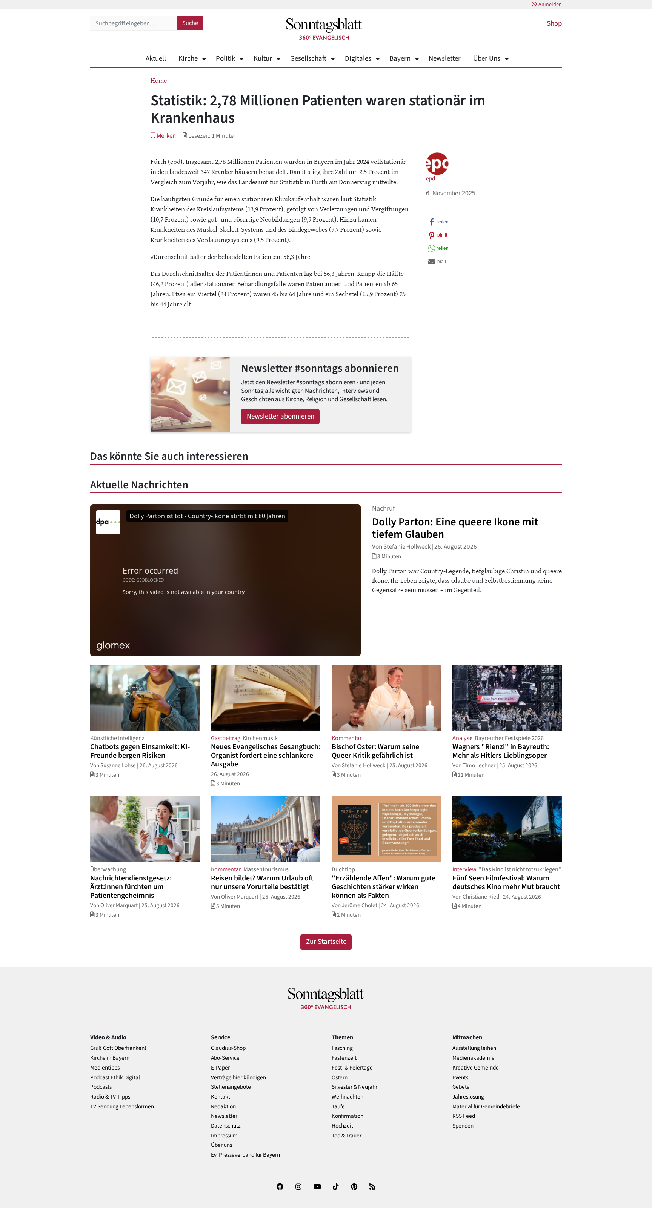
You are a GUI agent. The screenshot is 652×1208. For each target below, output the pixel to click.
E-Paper (220, 1068)
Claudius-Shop (228, 1048)
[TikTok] (336, 1188)
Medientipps (105, 1068)
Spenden (463, 1126)
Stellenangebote (231, 1087)
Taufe (338, 1107)
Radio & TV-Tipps (110, 1097)
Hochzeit (342, 1126)
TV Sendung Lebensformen (122, 1107)
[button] (163, 135)
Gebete (461, 1087)
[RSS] (372, 1188)
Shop (554, 23)
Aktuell (156, 59)
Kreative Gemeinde (475, 1068)
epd (430, 178)
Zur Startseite (326, 942)
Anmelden (550, 4)
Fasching (342, 1048)
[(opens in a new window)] (280, 1188)
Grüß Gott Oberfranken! (118, 1048)
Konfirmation (347, 1116)
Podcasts (101, 1087)
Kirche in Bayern (109, 1058)
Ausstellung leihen (474, 1048)
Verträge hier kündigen (238, 1078)
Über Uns (486, 59)
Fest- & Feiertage (352, 1068)
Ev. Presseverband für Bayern (245, 1155)
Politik (225, 59)
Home (159, 80)
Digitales (358, 59)
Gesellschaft (308, 59)
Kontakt (220, 1097)
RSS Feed (463, 1116)
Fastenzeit (344, 1058)
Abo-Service (225, 1058)
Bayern (400, 59)
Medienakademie (473, 1058)
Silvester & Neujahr (354, 1087)
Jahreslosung (468, 1097)
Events (460, 1078)
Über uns (221, 1145)
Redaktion (223, 1107)
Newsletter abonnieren (280, 416)
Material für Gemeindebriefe (486, 1107)
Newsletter (445, 59)
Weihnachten (347, 1097)
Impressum (224, 1136)
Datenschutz (226, 1126)
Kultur (263, 59)
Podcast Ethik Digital (115, 1078)
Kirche (188, 59)
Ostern (340, 1078)
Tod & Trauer (346, 1136)
